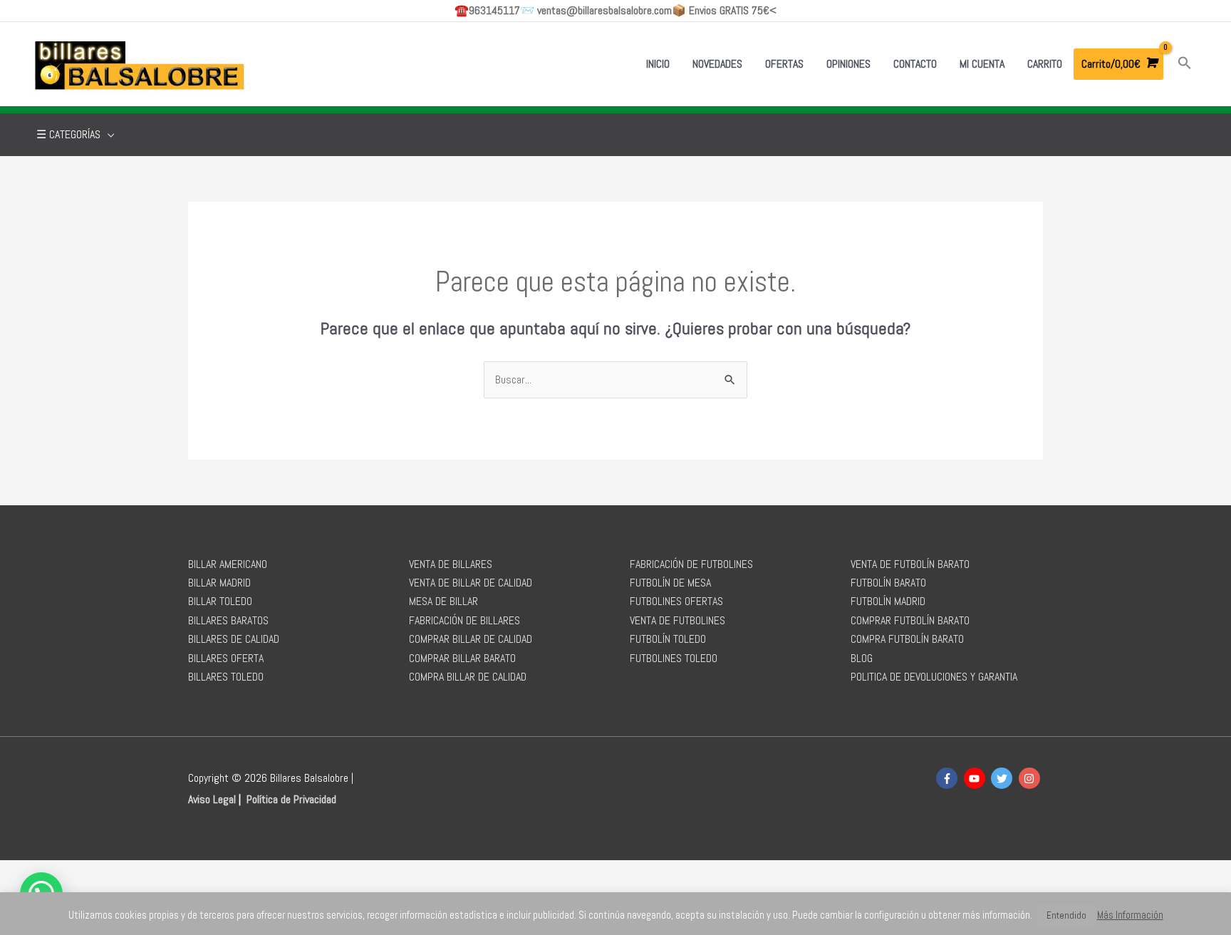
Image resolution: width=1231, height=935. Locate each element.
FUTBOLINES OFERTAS (676, 601)
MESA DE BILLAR (443, 601)
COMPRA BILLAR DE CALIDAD (467, 676)
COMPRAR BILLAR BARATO (462, 658)
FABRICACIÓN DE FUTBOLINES (691, 564)
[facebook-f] (948, 778)
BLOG (862, 658)
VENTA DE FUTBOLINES (677, 620)
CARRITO (1044, 63)
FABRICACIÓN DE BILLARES (464, 620)
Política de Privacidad (291, 799)
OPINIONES (848, 63)
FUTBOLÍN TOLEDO (668, 638)
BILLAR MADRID (219, 582)
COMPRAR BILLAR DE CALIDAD (470, 638)
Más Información (1130, 914)
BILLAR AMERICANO (227, 564)
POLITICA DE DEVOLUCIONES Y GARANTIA (934, 676)
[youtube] (976, 778)
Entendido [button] (1066, 915)
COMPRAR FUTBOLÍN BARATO (910, 620)
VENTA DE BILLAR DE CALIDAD (470, 582)
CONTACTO (915, 63)
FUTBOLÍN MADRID (888, 601)
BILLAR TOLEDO (220, 601)
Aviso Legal (212, 799)
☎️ (487, 10)
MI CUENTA (982, 63)
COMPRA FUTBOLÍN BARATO (907, 638)
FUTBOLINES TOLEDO (673, 658)
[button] (1185, 64)
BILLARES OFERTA (226, 658)
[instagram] (1031, 778)
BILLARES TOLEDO (226, 676)
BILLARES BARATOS (228, 620)
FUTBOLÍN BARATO (888, 582)
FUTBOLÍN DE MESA (670, 582)
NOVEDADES (717, 63)
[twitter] (1003, 778)
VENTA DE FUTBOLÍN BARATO (910, 564)
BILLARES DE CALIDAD (233, 638)
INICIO (658, 63)
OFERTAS (784, 63)
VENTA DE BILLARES (450, 564)
